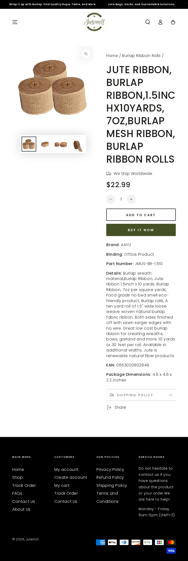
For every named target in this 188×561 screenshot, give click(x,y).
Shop (17, 477)
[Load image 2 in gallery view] (45, 144)
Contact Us (23, 501)
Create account (70, 477)
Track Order (24, 485)
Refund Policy (110, 477)
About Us (21, 509)
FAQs (17, 493)
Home (112, 55)
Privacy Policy (110, 469)
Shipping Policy (111, 485)
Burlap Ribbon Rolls (141, 55)
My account (66, 469)
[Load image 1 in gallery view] (29, 144)
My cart (62, 485)
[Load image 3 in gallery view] (61, 144)
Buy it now (141, 230)
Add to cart (141, 215)
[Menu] (15, 22)
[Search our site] (147, 22)
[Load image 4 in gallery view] (77, 144)
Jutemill (32, 539)
